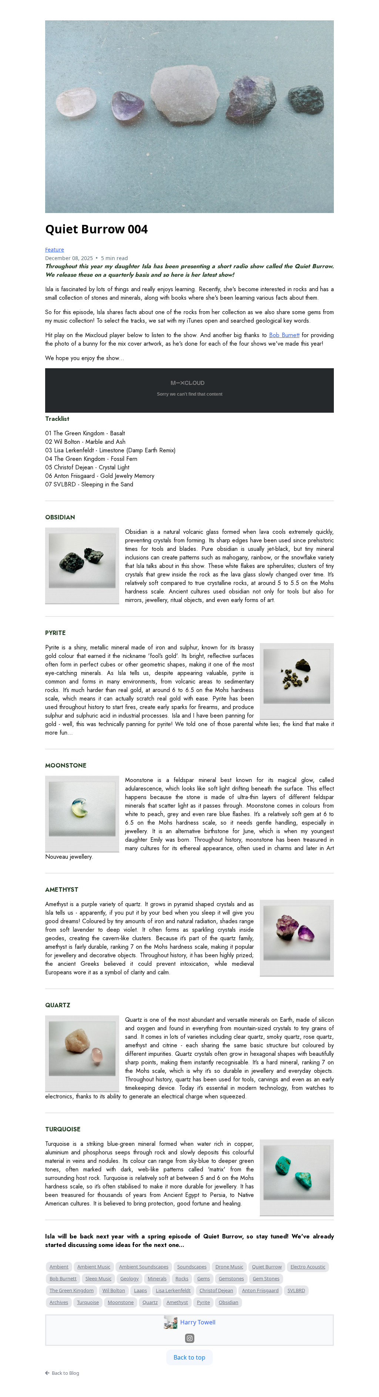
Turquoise (88, 1302)
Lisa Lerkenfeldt (173, 1290)
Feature (54, 249)
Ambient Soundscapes (143, 1266)
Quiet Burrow (267, 1266)
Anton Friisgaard (260, 1290)
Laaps (140, 1290)
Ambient (59, 1266)
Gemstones (231, 1278)
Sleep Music (98, 1278)
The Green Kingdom (72, 1290)
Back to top (189, 1357)
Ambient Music (93, 1266)
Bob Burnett (63, 1278)
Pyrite (203, 1302)
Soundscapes (192, 1266)
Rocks (181, 1278)
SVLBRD (296, 1290)
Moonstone (121, 1302)
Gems (203, 1278)
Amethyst (177, 1302)
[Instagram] (189, 1338)
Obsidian (228, 1302)
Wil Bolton (114, 1290)
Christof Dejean (216, 1290)
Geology (129, 1278)
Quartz (150, 1302)
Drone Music (229, 1266)
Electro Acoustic (308, 1266)
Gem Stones (266, 1278)
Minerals (157, 1278)
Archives (59, 1302)
